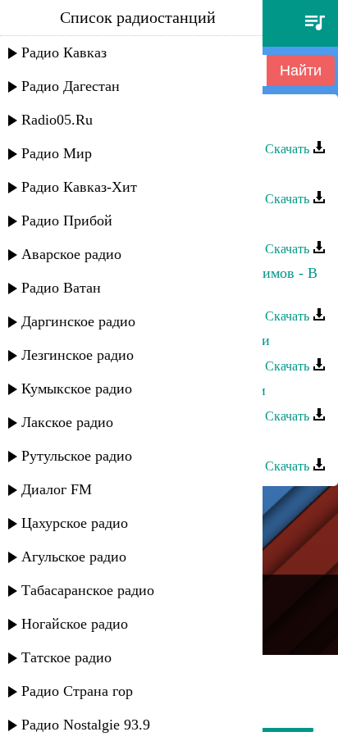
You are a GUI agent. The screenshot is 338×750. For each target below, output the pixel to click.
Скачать (289, 149)
